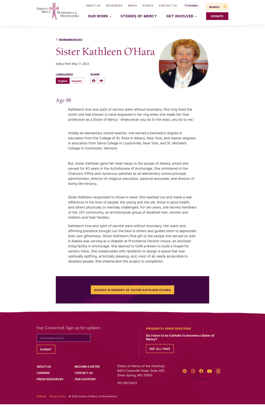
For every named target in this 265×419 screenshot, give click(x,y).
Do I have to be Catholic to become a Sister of (180, 337)
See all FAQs (159, 348)
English (62, 81)
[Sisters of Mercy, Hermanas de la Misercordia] (56, 11)
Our (85, 379)
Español (193, 5)
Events (147, 5)
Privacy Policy (57, 396)
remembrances (70, 39)
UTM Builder (201, 378)
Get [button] (180, 16)
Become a (87, 366)
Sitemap (41, 396)
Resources (114, 5)
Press (50, 379)
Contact (84, 373)
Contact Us (168, 5)
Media (132, 5)
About (44, 366)
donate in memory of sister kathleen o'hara (132, 290)
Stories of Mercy (139, 16)
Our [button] (98, 16)
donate (217, 16)
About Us (93, 5)
